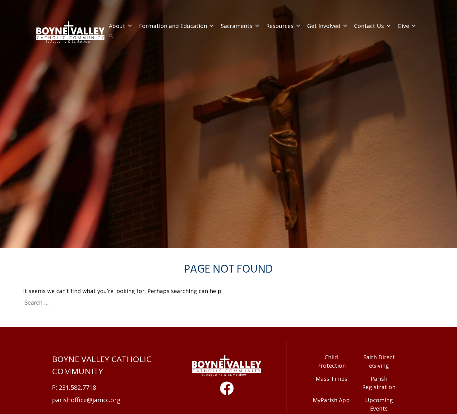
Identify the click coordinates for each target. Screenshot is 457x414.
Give (403, 26)
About (117, 26)
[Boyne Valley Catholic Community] (70, 33)
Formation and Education (173, 26)
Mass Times (331, 378)
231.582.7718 (77, 387)
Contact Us (369, 26)
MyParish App (331, 400)
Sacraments (236, 26)
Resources (279, 26)
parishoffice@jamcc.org (86, 400)
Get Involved (323, 26)
